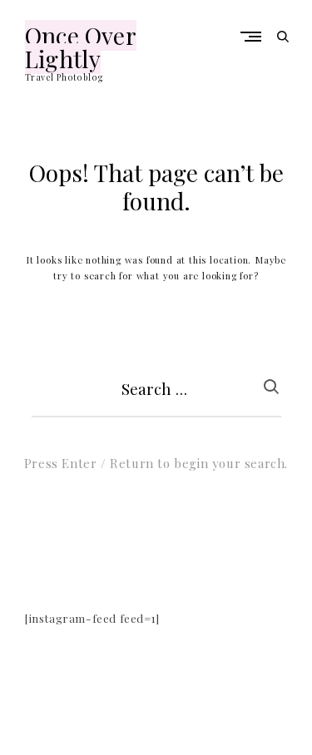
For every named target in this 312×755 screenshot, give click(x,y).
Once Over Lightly (80, 47)
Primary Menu (254, 36)
